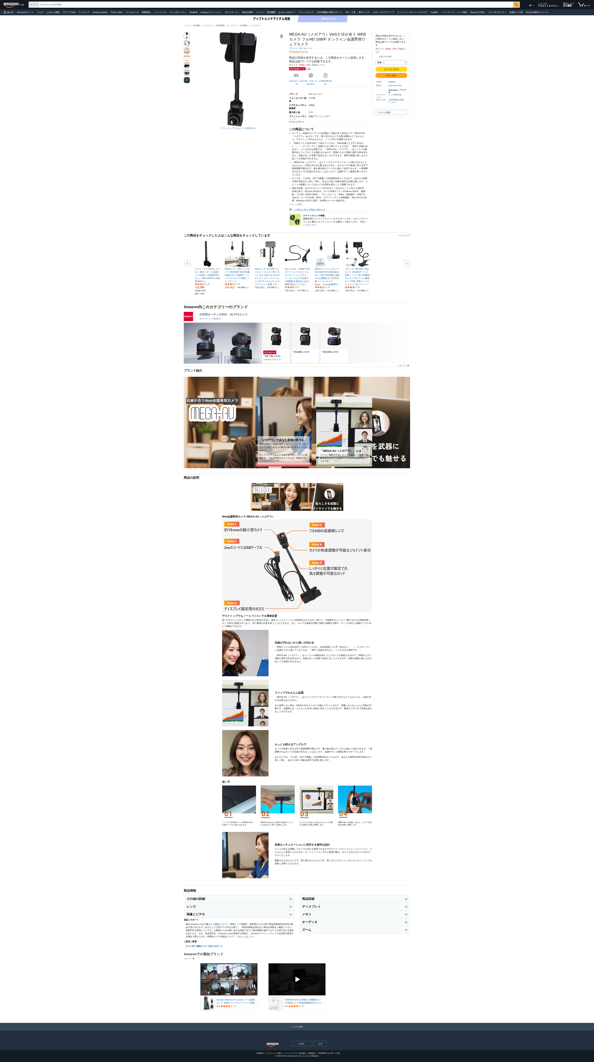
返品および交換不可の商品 (218, 927)
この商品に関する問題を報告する (309, 210)
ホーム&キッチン (178, 12)
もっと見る (296, 204)
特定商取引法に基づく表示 (329, 1053)
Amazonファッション (211, 12)
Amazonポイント (25, 12)
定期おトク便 (516, 12)
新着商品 (146, 12)
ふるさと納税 (52, 12)
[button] (8, 12)
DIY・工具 (351, 12)
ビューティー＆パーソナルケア (412, 12)
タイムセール (132, 12)
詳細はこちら (318, 65)
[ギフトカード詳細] (239, 12)
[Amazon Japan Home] (272, 1045)
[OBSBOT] (188, 316)
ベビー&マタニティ (497, 12)
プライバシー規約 (273, 1053)
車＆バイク (364, 12)
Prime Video (117, 12)
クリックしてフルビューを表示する (238, 128)
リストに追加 (383, 112)
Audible (434, 12)
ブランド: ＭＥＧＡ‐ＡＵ (301, 48)
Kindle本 (193, 12)
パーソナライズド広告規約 (295, 1053)
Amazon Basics (100, 12)
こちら (251, 936)
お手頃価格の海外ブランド (329, 12)
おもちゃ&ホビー (287, 12)
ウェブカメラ (255, 25)
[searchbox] (276, 5)
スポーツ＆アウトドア (383, 12)
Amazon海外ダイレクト (537, 12)
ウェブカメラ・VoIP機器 (237, 25)
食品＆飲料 (247, 12)
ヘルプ (40, 12)
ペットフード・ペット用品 (454, 12)
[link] (207, 275)
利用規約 (260, 1053)
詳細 (308, 69)
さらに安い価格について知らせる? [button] (203, 946)
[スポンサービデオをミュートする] (253, 992)
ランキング (84, 12)
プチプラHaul (69, 12)
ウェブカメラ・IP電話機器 (214, 25)
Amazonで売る (477, 12)
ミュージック (160, 12)
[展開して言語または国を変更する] (309, 1044)
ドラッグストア (305, 12)
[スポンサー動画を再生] (297, 979)
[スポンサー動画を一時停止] (253, 986)
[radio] (187, 35)
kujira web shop (395, 85)
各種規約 (312, 1053)
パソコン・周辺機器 (265, 12)
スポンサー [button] (402, 365)
